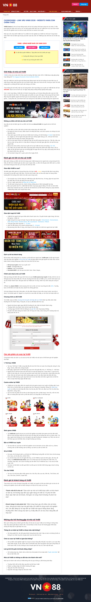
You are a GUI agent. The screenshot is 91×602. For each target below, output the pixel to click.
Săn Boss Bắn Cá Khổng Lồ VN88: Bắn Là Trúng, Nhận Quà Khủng (78, 60)
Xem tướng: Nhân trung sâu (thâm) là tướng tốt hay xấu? (77, 106)
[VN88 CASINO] (10, 5)
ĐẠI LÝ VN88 (33, 11)
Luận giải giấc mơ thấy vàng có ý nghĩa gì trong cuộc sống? (79, 111)
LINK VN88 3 (44, 47)
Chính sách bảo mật (42, 594)
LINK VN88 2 (32, 47)
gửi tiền (34, 309)
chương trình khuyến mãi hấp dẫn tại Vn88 (30, 300)
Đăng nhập (83, 4)
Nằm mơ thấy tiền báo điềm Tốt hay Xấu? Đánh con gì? (78, 116)
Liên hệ (61, 594)
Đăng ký (75, 4)
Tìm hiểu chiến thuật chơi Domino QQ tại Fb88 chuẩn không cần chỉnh (79, 95)
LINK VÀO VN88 (53, 11)
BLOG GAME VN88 (66, 11)
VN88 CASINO (43, 598)
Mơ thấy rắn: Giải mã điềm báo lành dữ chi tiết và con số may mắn (78, 101)
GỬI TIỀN (26, 11)
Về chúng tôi (32, 594)
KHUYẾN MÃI (41, 11)
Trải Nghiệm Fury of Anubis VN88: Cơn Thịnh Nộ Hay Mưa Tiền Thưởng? (78, 45)
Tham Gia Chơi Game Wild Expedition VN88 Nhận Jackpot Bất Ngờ (78, 55)
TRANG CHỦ (7, 11)
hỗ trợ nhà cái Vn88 (24, 259)
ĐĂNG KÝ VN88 (15, 11)
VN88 (5, 75)
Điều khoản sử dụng (53, 594)
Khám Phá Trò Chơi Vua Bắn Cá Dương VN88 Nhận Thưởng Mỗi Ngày (78, 50)
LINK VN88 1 (19, 47)
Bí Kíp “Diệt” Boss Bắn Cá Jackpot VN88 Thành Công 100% (77, 65)
